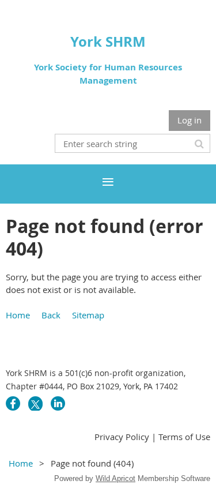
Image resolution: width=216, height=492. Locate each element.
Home (18, 315)
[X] (35, 403)
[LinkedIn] (58, 403)
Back (50, 315)
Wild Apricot (115, 478)
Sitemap (88, 315)
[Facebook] (13, 403)
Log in (189, 120)
